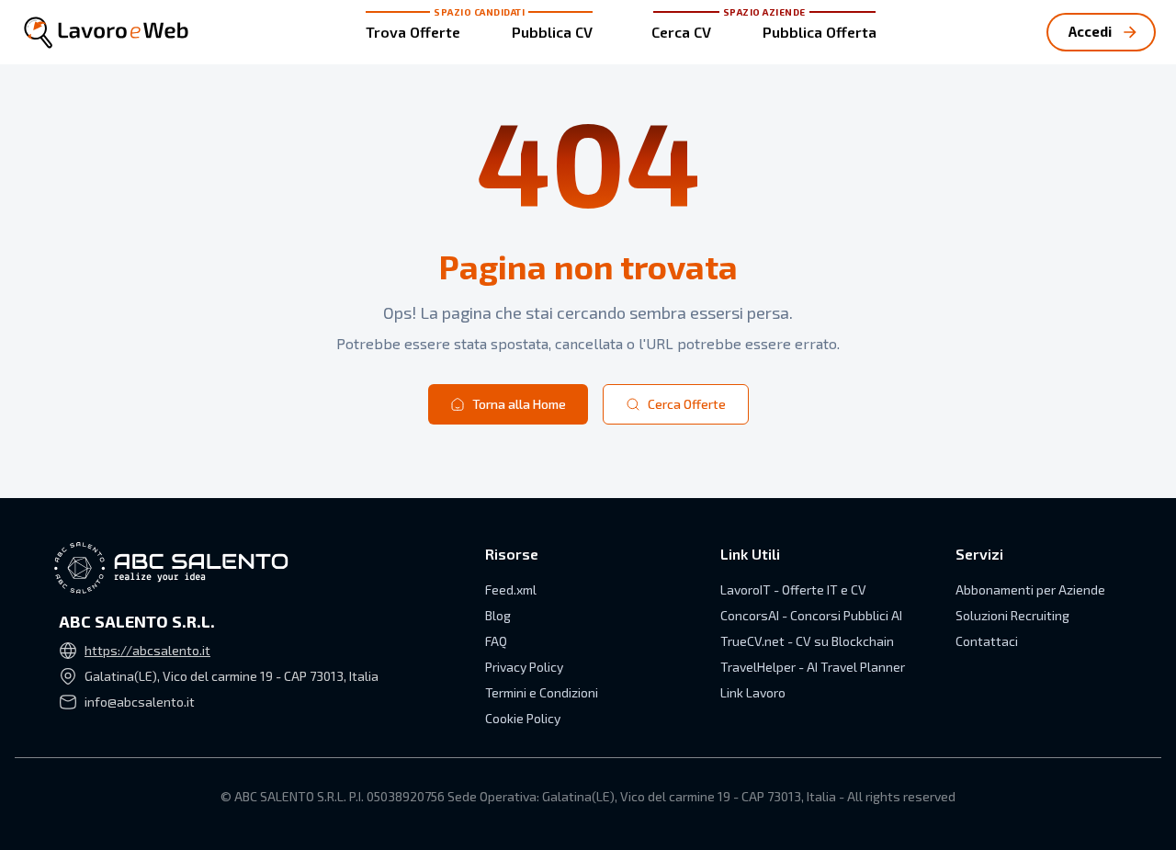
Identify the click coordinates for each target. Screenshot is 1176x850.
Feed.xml (511, 589)
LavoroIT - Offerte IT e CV (793, 589)
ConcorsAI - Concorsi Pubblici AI (811, 615)
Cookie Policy (522, 718)
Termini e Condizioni (541, 692)
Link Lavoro (753, 692)
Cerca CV (681, 31)
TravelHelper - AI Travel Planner (812, 666)
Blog (498, 615)
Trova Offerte (413, 31)
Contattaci (987, 641)
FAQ (496, 641)
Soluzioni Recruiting (1012, 615)
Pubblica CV (552, 31)
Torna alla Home (519, 404)
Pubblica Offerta (819, 31)
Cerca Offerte (687, 404)
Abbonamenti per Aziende (1030, 589)
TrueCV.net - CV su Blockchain (807, 641)
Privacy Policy (524, 666)
